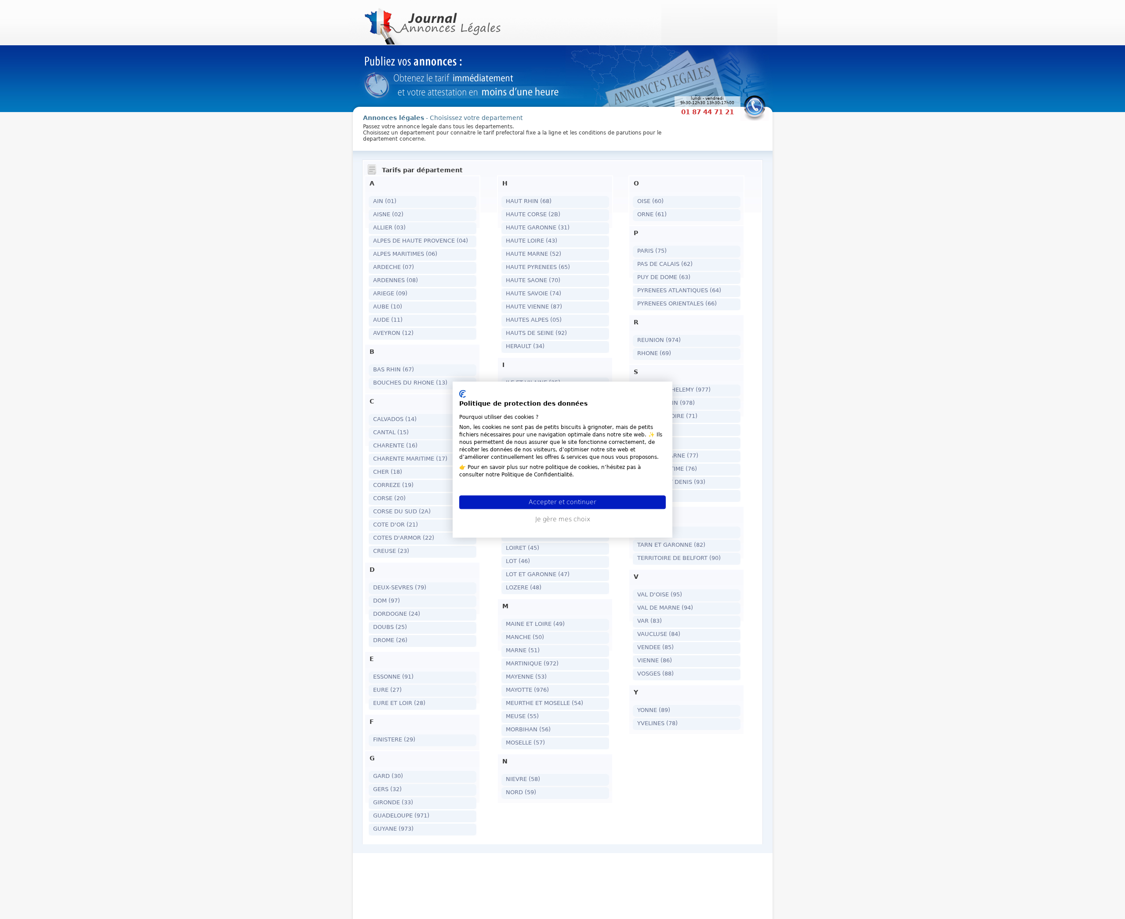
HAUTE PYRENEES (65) (538, 267)
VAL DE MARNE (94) (665, 607)
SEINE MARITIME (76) (667, 468)
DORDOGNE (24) (396, 613)
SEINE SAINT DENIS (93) (671, 482)
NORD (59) (521, 792)
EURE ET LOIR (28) (399, 703)
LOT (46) (518, 561)
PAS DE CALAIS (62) (665, 264)
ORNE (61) (652, 214)
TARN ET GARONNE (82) (671, 544)
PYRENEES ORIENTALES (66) (677, 303)
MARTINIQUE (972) (532, 663)
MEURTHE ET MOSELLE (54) (544, 703)
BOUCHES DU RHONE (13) (410, 382)
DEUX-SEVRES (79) (399, 587)
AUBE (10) (387, 306)
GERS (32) (387, 789)
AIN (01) (384, 201)
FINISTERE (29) (394, 739)
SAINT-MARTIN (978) (666, 403)
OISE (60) (650, 201)
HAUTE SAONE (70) (533, 280)
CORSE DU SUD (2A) (402, 511)
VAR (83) (649, 621)
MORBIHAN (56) (528, 729)
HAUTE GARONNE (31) (538, 227)
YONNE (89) (653, 710)
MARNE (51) (523, 650)
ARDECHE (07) (393, 267)
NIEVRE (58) (523, 779)
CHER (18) (387, 472)
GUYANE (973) (393, 828)
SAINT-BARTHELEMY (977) (674, 389)
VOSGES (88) (655, 673)
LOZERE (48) (523, 587)
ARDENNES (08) (395, 280)
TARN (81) (651, 531)
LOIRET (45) (522, 548)
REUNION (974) (659, 340)
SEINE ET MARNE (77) (667, 455)
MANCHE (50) (525, 637)
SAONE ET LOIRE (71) (667, 416)
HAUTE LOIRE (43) (531, 240)
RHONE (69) (654, 353)
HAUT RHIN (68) (529, 201)
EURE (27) (387, 690)
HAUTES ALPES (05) (534, 319)
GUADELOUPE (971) (401, 815)
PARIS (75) (652, 250)
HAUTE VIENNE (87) (534, 306)
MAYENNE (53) (526, 676)
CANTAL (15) (391, 432)
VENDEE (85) (655, 647)
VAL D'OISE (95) (659, 594)
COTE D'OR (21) (395, 524)
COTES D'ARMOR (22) (403, 537)
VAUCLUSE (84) (658, 634)
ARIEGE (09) (390, 293)
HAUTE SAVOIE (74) (533, 293)
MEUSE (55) (522, 716)
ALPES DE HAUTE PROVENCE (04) (420, 240)
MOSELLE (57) (525, 742)
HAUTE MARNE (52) (533, 254)
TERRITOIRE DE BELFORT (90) (679, 558)
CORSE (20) (389, 498)
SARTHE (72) (655, 429)
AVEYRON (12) (393, 333)
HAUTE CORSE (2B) (533, 214)
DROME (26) (390, 640)
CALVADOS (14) (395, 419)
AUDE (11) (388, 319)
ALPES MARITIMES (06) (405, 254)
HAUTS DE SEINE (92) (536, 333)
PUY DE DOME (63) (663, 277)
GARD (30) (388, 776)
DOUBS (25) (390, 627)
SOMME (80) (654, 495)
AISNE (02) (388, 214)
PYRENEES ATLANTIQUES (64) (679, 290)
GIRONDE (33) (393, 802)
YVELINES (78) (657, 723)
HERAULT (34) (525, 346)
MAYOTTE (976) (527, 690)
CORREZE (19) (393, 485)
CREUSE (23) (391, 551)
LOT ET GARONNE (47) (538, 574)
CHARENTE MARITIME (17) (410, 458)
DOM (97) (386, 600)
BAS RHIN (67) (393, 369)
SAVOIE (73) (654, 442)
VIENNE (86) (654, 660)
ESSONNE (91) (393, 676)
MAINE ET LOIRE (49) (535, 624)
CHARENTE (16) (395, 445)
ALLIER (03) (389, 227)
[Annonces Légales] (431, 22)
